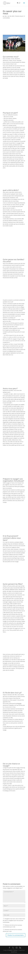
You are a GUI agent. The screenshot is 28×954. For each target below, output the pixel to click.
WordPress (14, 952)
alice (6, 16)
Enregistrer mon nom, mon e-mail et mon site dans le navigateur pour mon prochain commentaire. (14, 920)
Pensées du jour (19, 16)
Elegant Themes (13, 950)
